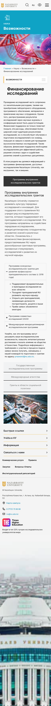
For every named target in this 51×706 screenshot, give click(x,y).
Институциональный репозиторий (18, 473)
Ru (33, 5)
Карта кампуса (13, 503)
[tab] (25, 181)
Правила (32, 460)
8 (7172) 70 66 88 (13, 509)
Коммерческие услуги (13, 460)
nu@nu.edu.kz (12, 514)
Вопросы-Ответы (23, 467)
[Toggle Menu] (47, 5)
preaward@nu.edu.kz (24, 356)
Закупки (6, 467)
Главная (7, 68)
